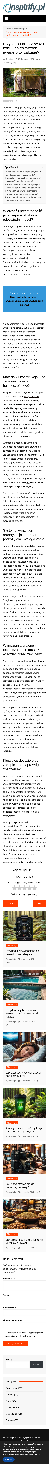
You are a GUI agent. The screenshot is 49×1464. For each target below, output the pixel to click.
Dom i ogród (12, 1388)
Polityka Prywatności (30, 1454)
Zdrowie (10, 1420)
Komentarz (9, 1278)
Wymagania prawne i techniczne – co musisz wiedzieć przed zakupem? (24, 192)
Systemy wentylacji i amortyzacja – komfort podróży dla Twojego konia (23, 186)
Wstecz (11, 903)
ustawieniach (8, 1454)
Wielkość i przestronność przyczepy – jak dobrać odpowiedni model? (24, 173)
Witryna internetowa (12, 1320)
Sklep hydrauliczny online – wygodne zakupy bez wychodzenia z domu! (24, 301)
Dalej (38, 903)
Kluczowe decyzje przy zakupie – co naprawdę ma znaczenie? (24, 198)
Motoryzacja (11, 63)
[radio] (14, 888)
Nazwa (7, 1295)
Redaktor (9, 59)
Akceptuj (8, 1459)
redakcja (12, 959)
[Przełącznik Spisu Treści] (40, 167)
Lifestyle (10, 1407)
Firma (8, 1401)
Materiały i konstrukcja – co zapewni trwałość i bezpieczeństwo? (24, 179)
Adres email (9, 1307)
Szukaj (9, 1359)
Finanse (10, 1395)
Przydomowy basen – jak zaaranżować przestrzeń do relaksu (22, 1013)
